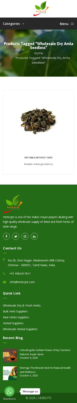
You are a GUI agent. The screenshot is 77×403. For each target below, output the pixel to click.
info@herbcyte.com (22, 282)
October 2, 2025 (29, 375)
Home (38, 53)
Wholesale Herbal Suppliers (20, 329)
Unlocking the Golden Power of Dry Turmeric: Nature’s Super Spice (45, 352)
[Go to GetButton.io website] (9, 399)
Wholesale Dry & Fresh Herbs (22, 305)
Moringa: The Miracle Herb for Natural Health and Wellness (45, 370)
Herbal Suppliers (13, 323)
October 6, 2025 (29, 357)
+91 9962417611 (20, 273)
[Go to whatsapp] (9, 391)
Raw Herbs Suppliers (16, 317)
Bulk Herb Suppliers (15, 311)
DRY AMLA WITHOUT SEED (38, 157)
